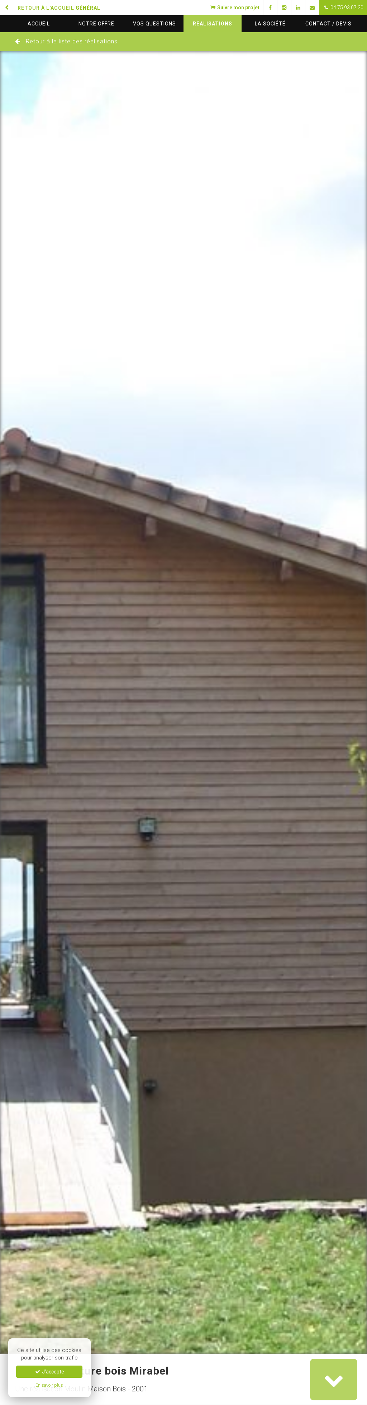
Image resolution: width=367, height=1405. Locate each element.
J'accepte (52, 1372)
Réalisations (212, 24)
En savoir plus (49, 1385)
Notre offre (96, 24)
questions (154, 24)
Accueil (39, 24)
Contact (328, 24)
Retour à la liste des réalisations (72, 41)
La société (270, 24)
